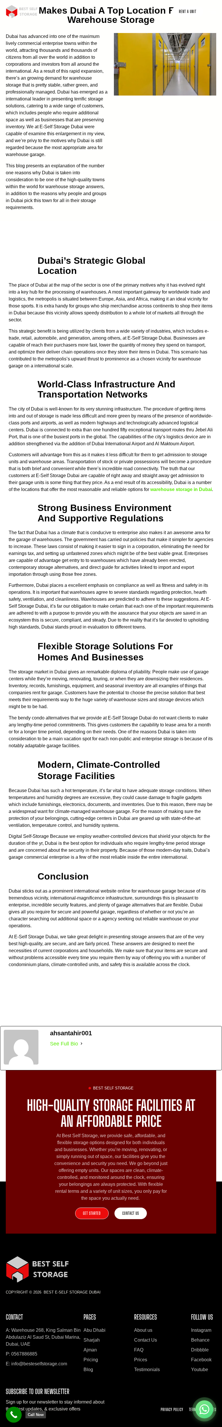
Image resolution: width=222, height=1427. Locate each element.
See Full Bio (64, 1044)
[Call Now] (14, 1415)
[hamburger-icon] (212, 12)
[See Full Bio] (81, 1043)
